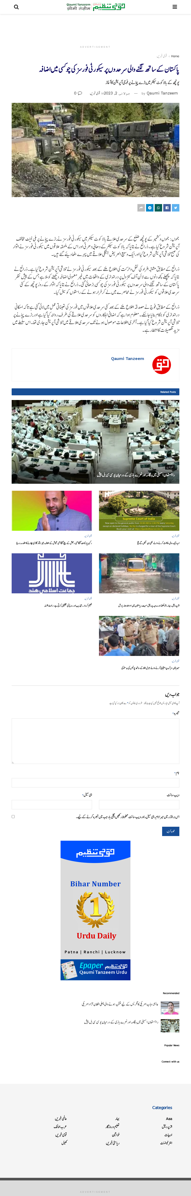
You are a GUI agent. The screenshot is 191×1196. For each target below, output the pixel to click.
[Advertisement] (95, 28)
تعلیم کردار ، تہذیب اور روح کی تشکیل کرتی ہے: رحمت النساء (68, 605)
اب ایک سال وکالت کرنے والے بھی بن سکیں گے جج (158, 543)
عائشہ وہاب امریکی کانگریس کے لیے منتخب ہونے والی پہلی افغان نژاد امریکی (120, 1004)
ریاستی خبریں (112, 1143)
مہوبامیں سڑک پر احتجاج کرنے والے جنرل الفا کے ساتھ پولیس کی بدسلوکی (150, 668)
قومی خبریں (162, 56)
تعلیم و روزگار (112, 1127)
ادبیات (168, 1135)
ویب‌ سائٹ (173, 795)
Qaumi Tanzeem (162, 93)
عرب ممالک (60, 1127)
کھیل (64, 1143)
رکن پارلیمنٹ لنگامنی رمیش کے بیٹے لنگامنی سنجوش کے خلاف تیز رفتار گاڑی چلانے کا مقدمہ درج (54, 543)
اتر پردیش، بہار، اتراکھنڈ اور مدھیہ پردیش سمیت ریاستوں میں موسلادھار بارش (148, 605)
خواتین (115, 1135)
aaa (169, 1119)
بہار (117, 1119)
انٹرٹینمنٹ (166, 1143)
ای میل (87, 795)
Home (175, 56)
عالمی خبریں (61, 1119)
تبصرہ (175, 713)
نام (176, 773)
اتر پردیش (167, 1127)
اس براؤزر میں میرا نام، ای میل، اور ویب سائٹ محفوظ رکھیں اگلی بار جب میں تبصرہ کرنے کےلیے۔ (127, 817)
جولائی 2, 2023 (117, 93)
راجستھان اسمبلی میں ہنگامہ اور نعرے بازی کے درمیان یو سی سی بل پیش (136, 475)
